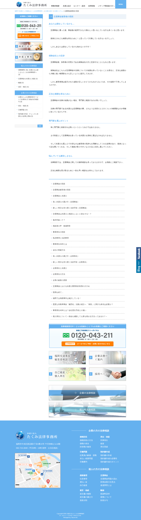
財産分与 (104, 500)
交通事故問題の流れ (108, 479)
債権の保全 (84, 444)
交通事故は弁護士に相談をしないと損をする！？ (72, 214)
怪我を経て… (58, 292)
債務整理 (83, 475)
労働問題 (23, 110)
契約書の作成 (106, 455)
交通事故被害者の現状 (61, 190)
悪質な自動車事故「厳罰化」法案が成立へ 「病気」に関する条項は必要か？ (83, 304)
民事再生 (104, 440)
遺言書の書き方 (86, 497)
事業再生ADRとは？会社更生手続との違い (69, 310)
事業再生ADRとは (60, 244)
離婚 (21, 83)
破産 (102, 444)
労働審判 (83, 462)
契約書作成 (105, 452)
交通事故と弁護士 (60, 196)
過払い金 (83, 482)
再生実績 (104, 447)
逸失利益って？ (59, 220)
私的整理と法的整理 (61, 238)
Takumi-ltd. (74, 517)
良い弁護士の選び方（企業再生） (66, 256)
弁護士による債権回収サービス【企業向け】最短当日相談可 (28, 99)
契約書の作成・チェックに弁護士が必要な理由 (28, 115)
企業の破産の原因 (60, 280)
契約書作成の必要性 (108, 458)
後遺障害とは (106, 485)
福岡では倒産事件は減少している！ (67, 298)
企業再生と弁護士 (60, 268)
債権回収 (83, 437)
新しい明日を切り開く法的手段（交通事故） (70, 208)
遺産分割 (83, 500)
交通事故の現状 (59, 184)
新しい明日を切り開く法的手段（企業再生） (70, 262)
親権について (106, 497)
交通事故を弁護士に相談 (28, 79)
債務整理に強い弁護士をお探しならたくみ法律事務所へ (28, 72)
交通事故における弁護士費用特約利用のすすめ (71, 286)
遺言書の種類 (85, 494)
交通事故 (104, 475)
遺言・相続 (23, 87)
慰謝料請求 (105, 494)
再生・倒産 (23, 106)
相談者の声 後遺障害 (61, 226)
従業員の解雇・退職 (88, 455)
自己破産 (83, 485)
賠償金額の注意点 (107, 482)
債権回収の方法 (86, 440)
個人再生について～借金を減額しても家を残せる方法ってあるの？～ (80, 316)
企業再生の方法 (59, 274)
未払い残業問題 (86, 458)
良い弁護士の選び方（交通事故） (66, 202)
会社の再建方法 (59, 250)
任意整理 (83, 479)
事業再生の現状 (59, 232)
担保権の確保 (85, 447)
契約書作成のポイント (109, 462)
